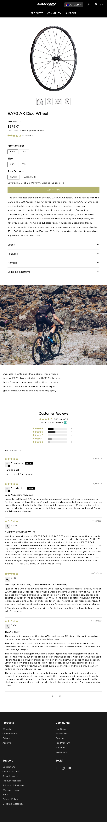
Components (10, 734)
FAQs (5, 795)
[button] (15, 136)
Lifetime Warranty (13, 804)
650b (12, 164)
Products (37, 13)
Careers (60, 738)
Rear (24, 152)
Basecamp (61, 734)
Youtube (60, 747)
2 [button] (52, 696)
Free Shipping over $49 (32, 131)
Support (70, 13)
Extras (6, 738)
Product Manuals (12, 781)
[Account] (88, 4)
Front (12, 152)
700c (24, 164)
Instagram (61, 752)
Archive (7, 743)
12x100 (13, 177)
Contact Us (9, 767)
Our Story (61, 729)
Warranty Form (11, 790)
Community (54, 13)
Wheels (7, 729)
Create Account (11, 772)
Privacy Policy (10, 799)
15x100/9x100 (29, 177)
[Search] (101, 4)
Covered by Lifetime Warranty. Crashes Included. (34, 183)
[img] (11, 459)
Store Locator (10, 776)
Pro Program (63, 743)
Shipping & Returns (13, 785)
